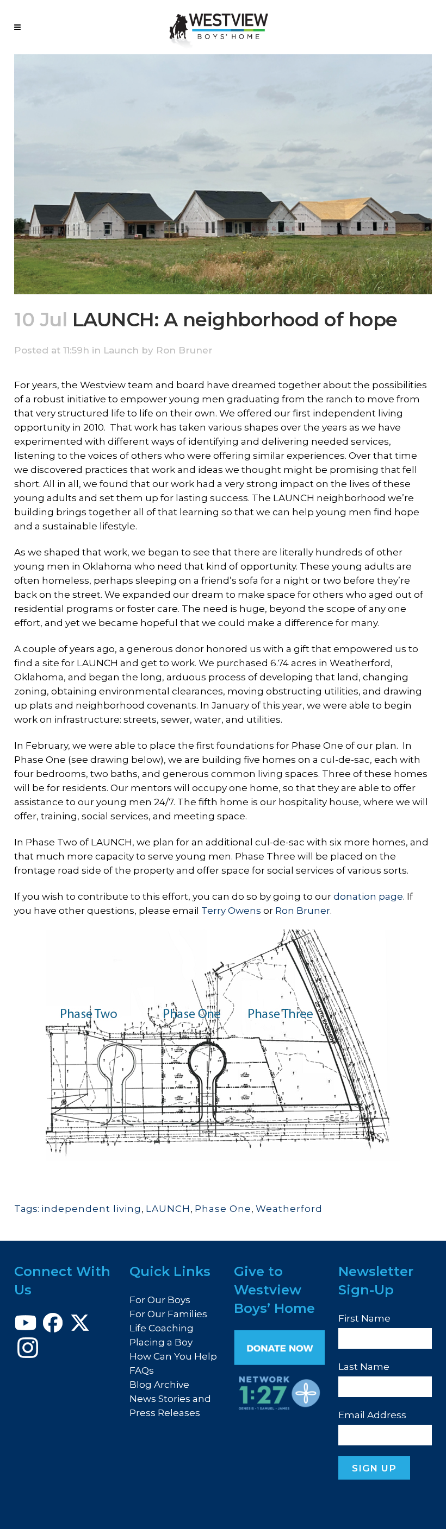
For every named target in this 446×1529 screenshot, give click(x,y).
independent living (91, 1208)
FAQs (141, 1370)
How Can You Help (173, 1356)
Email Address (372, 1415)
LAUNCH (168, 1208)
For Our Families (168, 1314)
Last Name (363, 1366)
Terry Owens (231, 910)
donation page (368, 896)
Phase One (223, 1208)
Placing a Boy (161, 1342)
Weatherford (289, 1208)
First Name (364, 1318)
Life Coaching (161, 1328)
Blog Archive (159, 1384)
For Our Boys (159, 1299)
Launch (121, 350)
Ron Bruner (184, 350)
